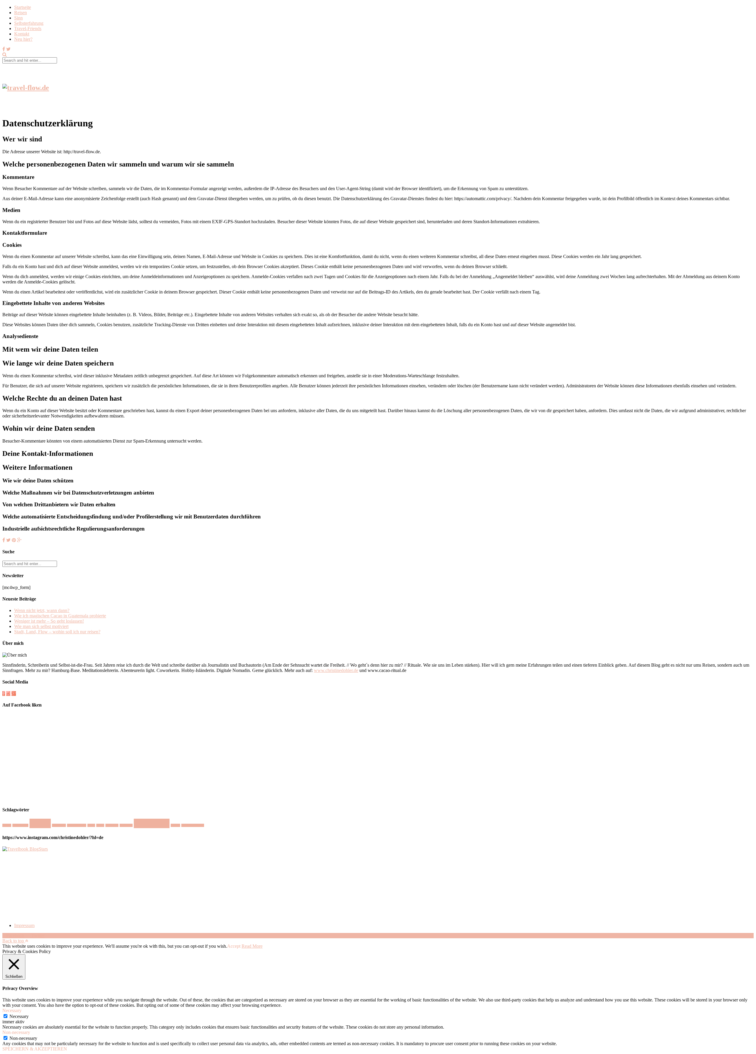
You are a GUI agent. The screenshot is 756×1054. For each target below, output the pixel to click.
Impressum (24, 925)
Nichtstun (111, 825)
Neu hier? (23, 39)
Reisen (20, 12)
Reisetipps (152, 823)
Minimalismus (76, 825)
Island (40, 823)
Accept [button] (233, 946)
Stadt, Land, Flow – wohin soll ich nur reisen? (57, 631)
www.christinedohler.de (336, 670)
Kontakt (21, 33)
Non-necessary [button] (16, 1032)
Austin (6, 825)
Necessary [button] (12, 1010)
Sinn (18, 17)
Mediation (59, 825)
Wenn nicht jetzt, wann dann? (41, 610)
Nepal (100, 825)
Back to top (13, 940)
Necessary (19, 1016)
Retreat (175, 825)
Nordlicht (126, 825)
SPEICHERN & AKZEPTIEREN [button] (34, 1048)
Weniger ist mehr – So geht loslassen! (49, 621)
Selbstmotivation (192, 825)
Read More (252, 946)
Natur (91, 825)
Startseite (22, 7)
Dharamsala (20, 825)
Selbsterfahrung (28, 23)
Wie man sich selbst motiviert (41, 626)
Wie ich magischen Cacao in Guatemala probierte (60, 615)
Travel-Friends (27, 28)
